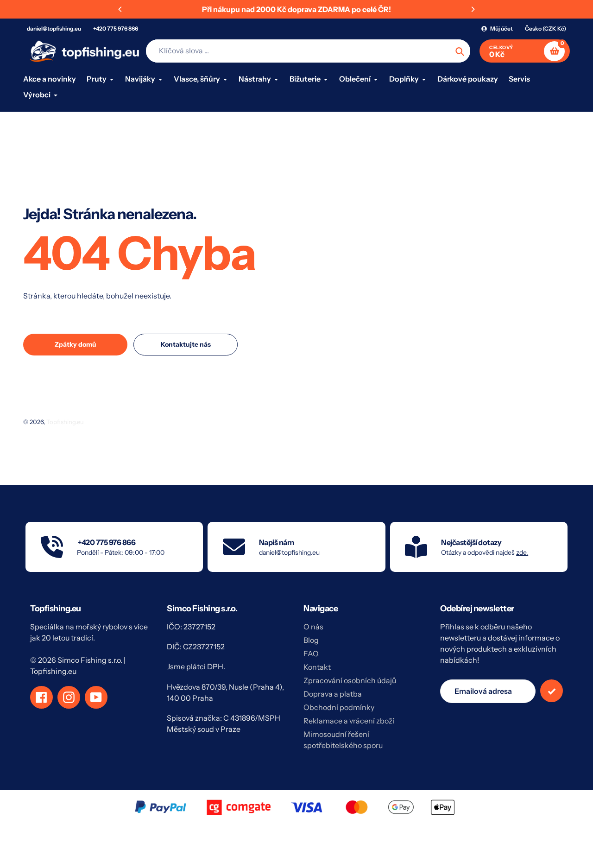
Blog (311, 640)
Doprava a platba (332, 693)
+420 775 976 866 (115, 28)
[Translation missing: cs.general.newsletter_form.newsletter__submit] (551, 690)
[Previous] (120, 9)
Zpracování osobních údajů (349, 680)
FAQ (311, 653)
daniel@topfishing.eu (54, 28)
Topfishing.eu (65, 421)
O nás (313, 626)
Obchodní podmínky (338, 707)
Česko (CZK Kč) (545, 28)
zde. (522, 552)
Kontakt (317, 667)
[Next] (472, 9)
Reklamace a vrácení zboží (348, 720)
